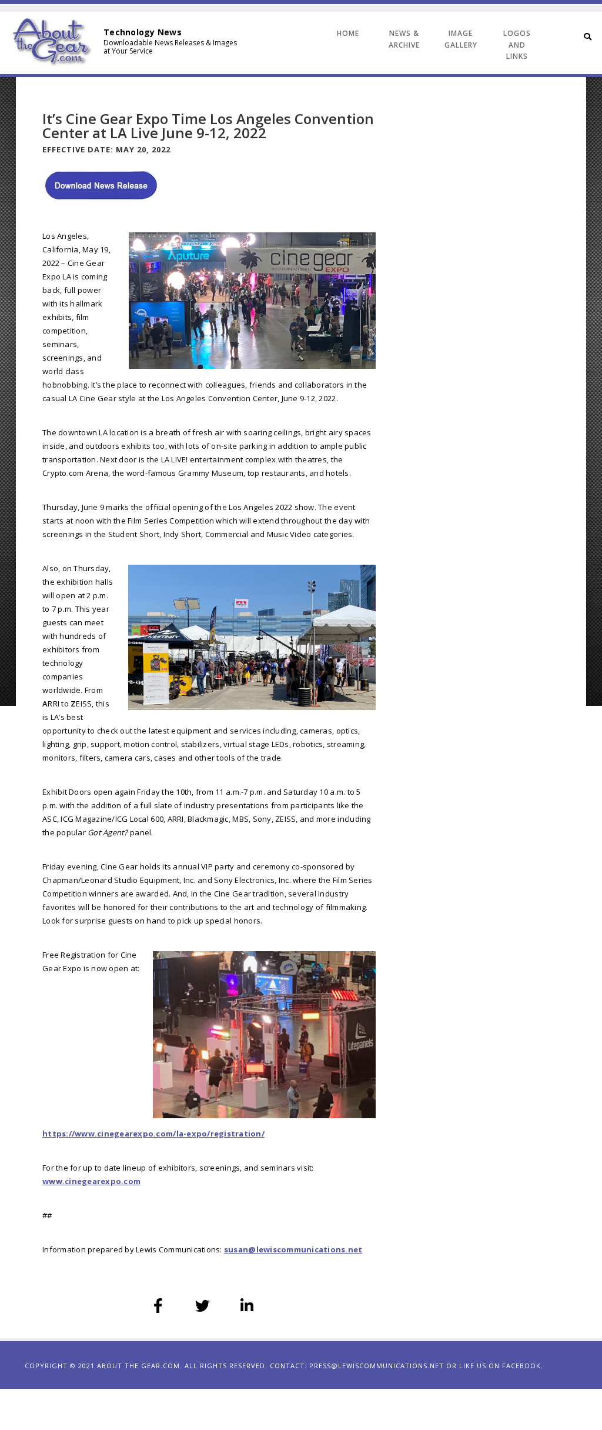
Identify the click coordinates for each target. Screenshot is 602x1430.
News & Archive (404, 39)
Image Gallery (460, 39)
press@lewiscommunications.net (376, 1365)
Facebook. (522, 1365)
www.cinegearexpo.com (91, 1181)
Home (348, 33)
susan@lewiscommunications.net (293, 1249)
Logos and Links (517, 44)
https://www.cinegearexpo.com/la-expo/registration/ (153, 1133)
